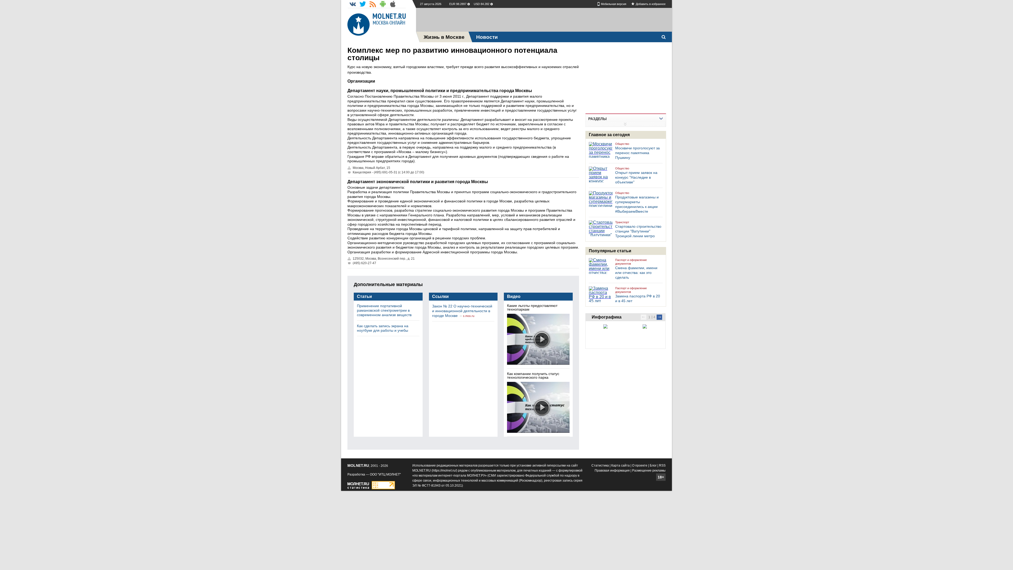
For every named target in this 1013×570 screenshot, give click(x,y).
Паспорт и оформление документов (631, 261)
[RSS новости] (373, 4)
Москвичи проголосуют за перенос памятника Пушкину (637, 153)
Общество (622, 143)
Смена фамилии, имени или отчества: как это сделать (636, 272)
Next (659, 317)
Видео (513, 296)
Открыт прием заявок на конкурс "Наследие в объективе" (636, 177)
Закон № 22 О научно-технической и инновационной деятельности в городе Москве (462, 311)
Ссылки (440, 296)
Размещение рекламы (649, 470)
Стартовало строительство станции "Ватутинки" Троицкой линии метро (638, 231)
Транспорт (622, 222)
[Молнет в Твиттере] (363, 4)
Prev (643, 317)
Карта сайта (620, 465)
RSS (662, 465)
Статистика (600, 465)
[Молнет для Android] (383, 4)
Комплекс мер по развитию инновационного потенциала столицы (452, 54)
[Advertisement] (544, 20)
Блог (653, 465)
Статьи (364, 296)
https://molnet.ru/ (444, 470)
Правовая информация (612, 470)
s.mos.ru (468, 315)
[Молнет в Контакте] (353, 4)
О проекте (639, 465)
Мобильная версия (613, 4)
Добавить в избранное (651, 4)
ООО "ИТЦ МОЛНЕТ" (385, 474)
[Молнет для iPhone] (393, 4)
